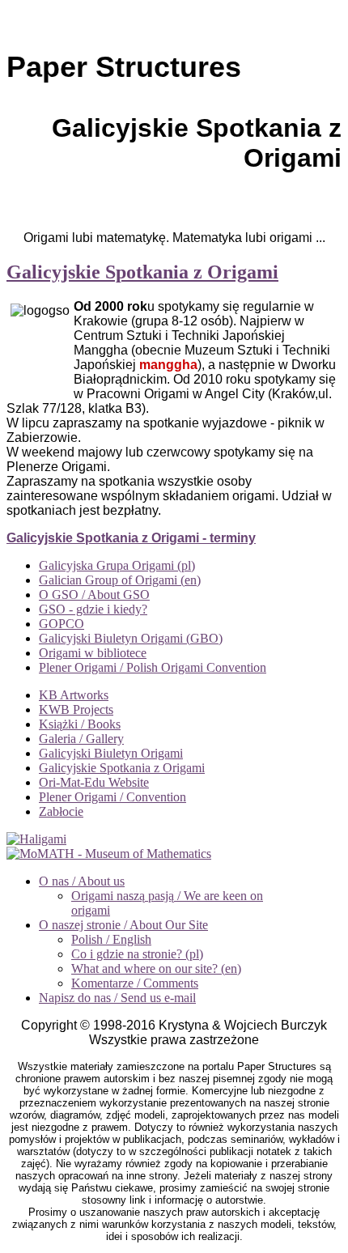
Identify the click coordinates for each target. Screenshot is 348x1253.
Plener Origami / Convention (112, 797)
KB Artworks (73, 695)
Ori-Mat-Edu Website (94, 782)
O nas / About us (82, 881)
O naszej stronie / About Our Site (123, 925)
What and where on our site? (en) (156, 968)
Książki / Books (80, 724)
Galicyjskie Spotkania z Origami (142, 271)
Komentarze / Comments (134, 983)
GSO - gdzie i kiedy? (93, 609)
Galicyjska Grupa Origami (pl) (117, 565)
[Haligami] (36, 839)
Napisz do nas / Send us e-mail (117, 998)
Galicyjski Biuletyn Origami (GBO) (131, 638)
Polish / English (111, 939)
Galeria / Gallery (81, 738)
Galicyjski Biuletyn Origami (111, 753)
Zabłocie (61, 811)
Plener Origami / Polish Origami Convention (152, 667)
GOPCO (61, 624)
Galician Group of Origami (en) (120, 580)
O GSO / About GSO (94, 594)
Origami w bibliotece (92, 653)
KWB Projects (76, 709)
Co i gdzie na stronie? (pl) (137, 954)
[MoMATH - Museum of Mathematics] (108, 853)
